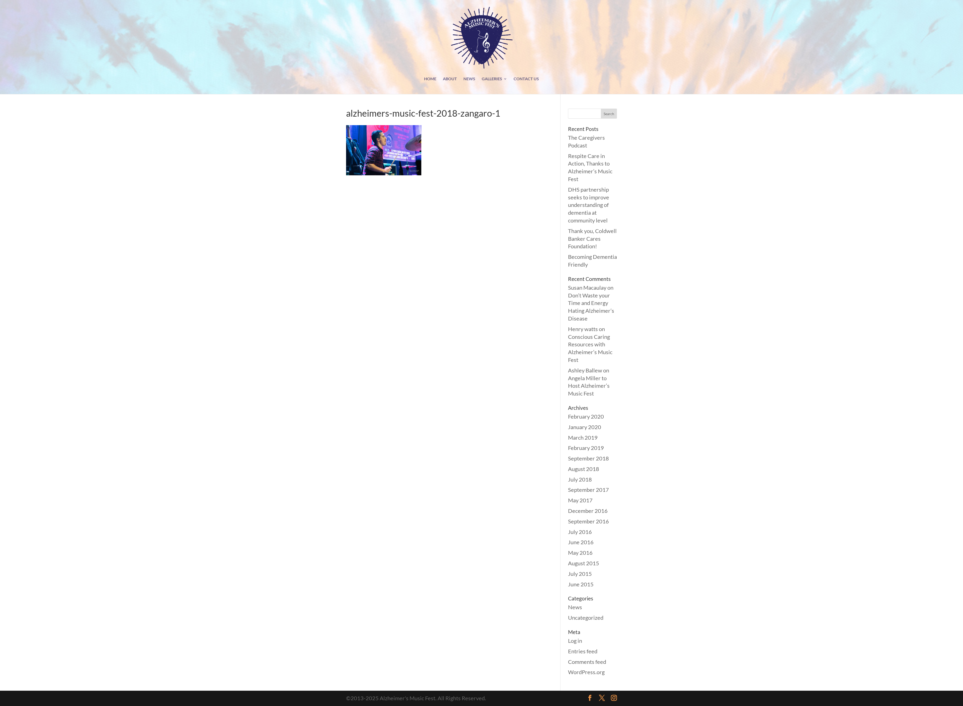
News (575, 607)
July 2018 (580, 479)
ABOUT (450, 79)
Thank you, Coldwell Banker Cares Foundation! (592, 238)
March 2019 (583, 437)
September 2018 (588, 458)
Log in (575, 640)
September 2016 (588, 521)
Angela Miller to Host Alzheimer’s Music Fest (589, 386)
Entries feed (582, 651)
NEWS (469, 79)
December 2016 (588, 510)
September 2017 (588, 489)
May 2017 (580, 500)
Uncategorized (585, 617)
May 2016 (580, 552)
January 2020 (584, 427)
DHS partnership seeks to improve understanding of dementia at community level (588, 205)
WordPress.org (586, 672)
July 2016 (580, 531)
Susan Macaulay (587, 287)
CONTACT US (526, 79)
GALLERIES (492, 79)
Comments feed (587, 661)
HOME (430, 79)
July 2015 (580, 573)
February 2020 (586, 416)
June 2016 (581, 542)
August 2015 (583, 563)
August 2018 (583, 468)
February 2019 (586, 447)
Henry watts (583, 329)
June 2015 (581, 584)
